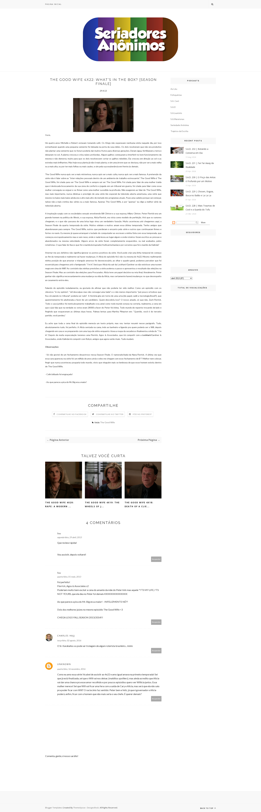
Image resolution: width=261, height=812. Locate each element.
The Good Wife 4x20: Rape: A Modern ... (59, 504)
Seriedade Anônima (180, 125)
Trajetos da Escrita (179, 131)
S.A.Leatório (176, 113)
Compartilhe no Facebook (72, 414)
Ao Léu (174, 89)
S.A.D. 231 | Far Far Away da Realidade (200, 165)
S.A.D (173, 107)
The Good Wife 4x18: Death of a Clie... (139, 504)
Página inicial (53, 4)
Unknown (64, 664)
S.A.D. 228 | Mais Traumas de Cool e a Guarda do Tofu (200, 207)
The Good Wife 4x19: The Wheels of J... (102, 504)
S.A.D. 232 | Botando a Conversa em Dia (197, 150)
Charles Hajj (66, 635)
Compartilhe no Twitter (109, 414)
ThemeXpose (79, 807)
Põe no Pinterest (142, 414)
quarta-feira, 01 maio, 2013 (69, 576)
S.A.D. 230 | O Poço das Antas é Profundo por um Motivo (201, 179)
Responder (156, 559)
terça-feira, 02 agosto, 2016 (69, 640)
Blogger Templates (53, 807)
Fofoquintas (176, 95)
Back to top (207, 808)
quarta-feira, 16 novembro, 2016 (71, 669)
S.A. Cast (175, 101)
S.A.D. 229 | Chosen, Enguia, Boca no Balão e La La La (200, 193)
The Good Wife (107, 422)
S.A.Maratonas (177, 119)
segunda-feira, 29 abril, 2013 (69, 537)
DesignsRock (93, 807)
